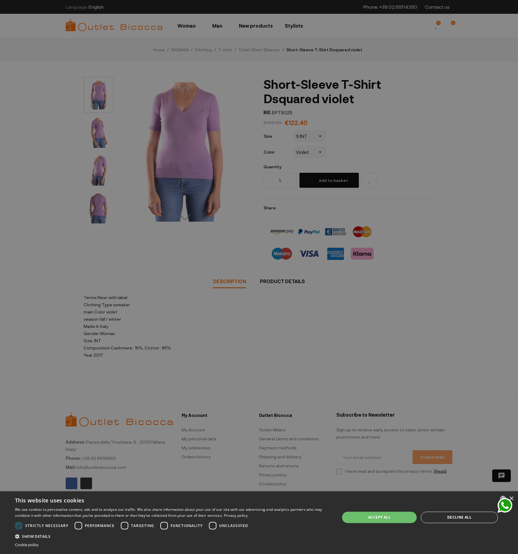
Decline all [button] (459, 517)
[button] (172, 536)
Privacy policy (236, 515)
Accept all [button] (379, 517)
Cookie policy (27, 545)
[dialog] (259, 522)
